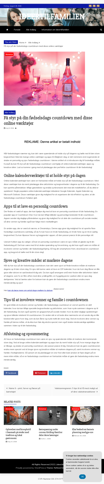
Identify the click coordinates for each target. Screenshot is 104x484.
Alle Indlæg (31, 29)
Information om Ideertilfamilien (94, 6)
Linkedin (56, 373)
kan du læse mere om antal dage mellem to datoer (30, 290)
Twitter (26, 373)
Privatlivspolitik (98, 6)
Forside (90, 6)
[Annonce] (19, 424)
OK (82, 476)
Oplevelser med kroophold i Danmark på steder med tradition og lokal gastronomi (18, 434)
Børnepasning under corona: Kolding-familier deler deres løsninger (50, 432)
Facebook (11, 373)
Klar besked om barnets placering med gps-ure (83, 431)
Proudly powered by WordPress (30, 468)
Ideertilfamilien (52, 17)
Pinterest (41, 373)
